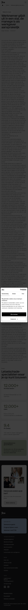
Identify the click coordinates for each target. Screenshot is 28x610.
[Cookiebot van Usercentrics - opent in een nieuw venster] (20, 290)
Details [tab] (14, 293)
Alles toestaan (14, 314)
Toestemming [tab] (5, 293)
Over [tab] (23, 293)
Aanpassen (13, 319)
